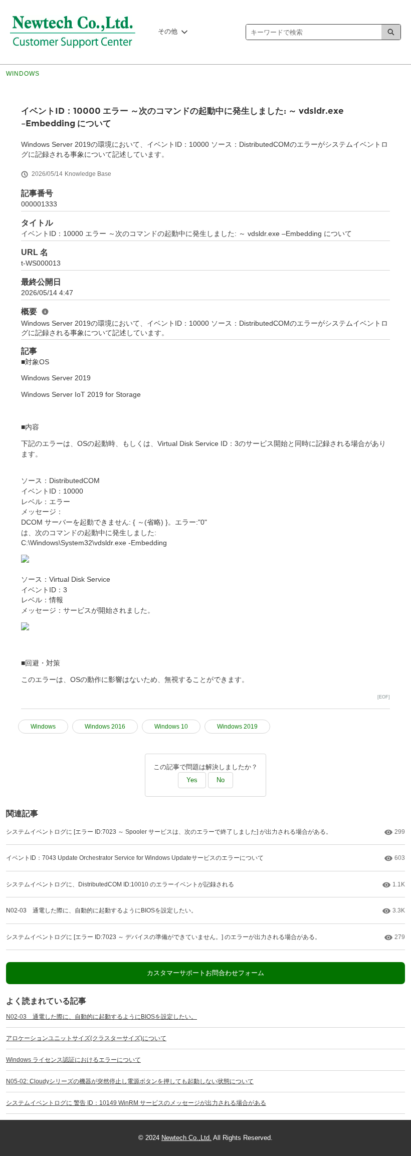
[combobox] (313, 32)
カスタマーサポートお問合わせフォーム (205, 973)
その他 (167, 31)
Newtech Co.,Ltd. (186, 1137)
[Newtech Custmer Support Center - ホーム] (72, 32)
